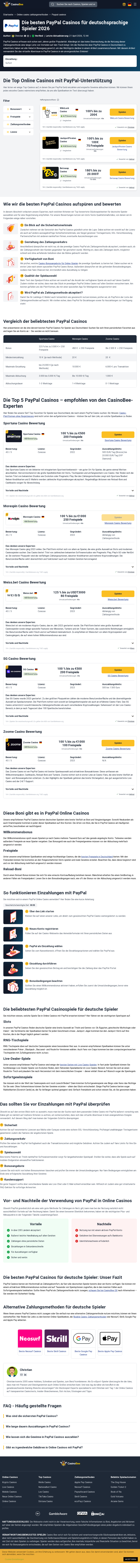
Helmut (131, 159)
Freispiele (15, 116)
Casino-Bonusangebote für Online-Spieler (58, 263)
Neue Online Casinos (12, 1496)
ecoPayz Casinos (83, 1501)
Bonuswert (16, 109)
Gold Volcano (117, 1496)
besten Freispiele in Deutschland (97, 856)
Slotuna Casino (45, 1501)
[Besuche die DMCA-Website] (97, 1513)
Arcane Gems (117, 1501)
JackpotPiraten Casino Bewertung (122, 148)
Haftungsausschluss (48, 100)
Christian (19, 36)
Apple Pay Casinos (83, 1482)
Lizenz (13, 132)
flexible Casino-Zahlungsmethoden (89, 1317)
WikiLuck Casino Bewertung (122, 118)
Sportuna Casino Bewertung (118, 440)
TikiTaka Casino (45, 1496)
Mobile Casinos (9, 1492)
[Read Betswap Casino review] (50, 173)
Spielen (122, 112)
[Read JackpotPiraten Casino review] (50, 143)
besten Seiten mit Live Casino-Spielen (78, 1064)
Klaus (132, 648)
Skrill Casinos (81, 1496)
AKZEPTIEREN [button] (130, 1559)
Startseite (8, 14)
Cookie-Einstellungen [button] (14, 1559)
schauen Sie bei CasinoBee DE (103, 1290)
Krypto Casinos (9, 1482)
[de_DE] (129, 4)
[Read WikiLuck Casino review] (50, 113)
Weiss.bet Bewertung (118, 599)
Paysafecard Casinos (85, 1492)
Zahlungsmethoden (20, 124)
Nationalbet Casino (47, 1487)
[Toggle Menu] (135, 4)
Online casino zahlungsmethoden (32, 14)
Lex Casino (43, 1492)
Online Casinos (9, 1501)
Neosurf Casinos (82, 1487)
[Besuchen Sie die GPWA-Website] (82, 1513)
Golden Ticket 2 (118, 1487)
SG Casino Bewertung (118, 675)
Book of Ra (116, 1492)
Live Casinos (8, 1487)
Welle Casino (44, 1482)
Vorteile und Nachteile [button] (17, 490)
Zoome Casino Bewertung (118, 748)
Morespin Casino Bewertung (118, 523)
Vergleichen (67, 121)
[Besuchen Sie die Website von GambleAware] (58, 1513)
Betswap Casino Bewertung (122, 178)
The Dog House (118, 1482)
